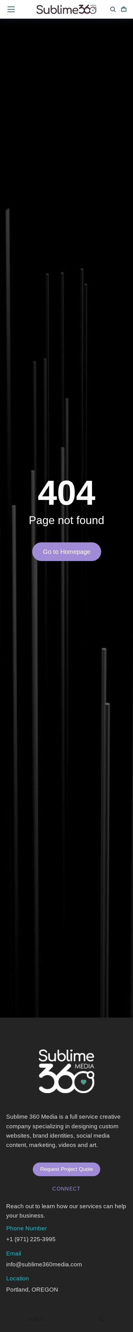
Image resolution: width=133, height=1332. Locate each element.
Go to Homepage (66, 551)
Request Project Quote (66, 1169)
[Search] (101, 1319)
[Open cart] (124, 9)
